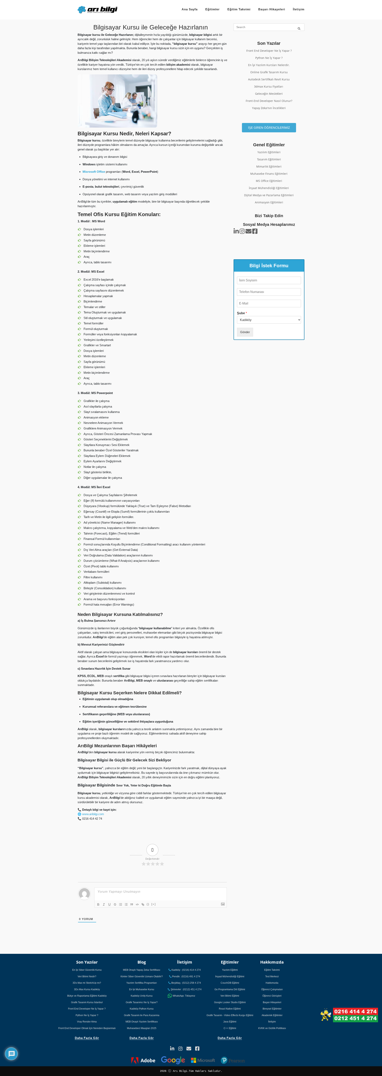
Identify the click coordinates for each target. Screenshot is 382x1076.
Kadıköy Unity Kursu (142, 995)
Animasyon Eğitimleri (269, 202)
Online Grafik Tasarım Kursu (269, 72)
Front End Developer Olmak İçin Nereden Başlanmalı (87, 1028)
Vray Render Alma (87, 1021)
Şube (242, 313)
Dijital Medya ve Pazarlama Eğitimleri (269, 195)
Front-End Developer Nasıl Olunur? (269, 101)
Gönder (245, 332)
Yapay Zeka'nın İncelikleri (269, 108)
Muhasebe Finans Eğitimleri (268, 174)
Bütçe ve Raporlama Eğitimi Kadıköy (87, 995)
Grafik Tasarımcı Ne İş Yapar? (142, 1002)
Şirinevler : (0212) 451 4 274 (186, 989)
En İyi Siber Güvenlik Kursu (87, 970)
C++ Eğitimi (230, 1028)
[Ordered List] (120, 904)
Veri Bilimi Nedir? (87, 976)
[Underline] (109, 904)
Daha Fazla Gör (87, 1038)
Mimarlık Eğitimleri (269, 166)
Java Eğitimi (229, 1021)
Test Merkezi (272, 976)
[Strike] (115, 904)
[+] (153, 904)
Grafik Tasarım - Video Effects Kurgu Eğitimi (230, 1015)
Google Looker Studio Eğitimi (230, 1002)
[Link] (143, 904)
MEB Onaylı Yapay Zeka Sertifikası (141, 970)
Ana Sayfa (190, 9)
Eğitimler (212, 9)
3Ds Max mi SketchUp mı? (87, 982)
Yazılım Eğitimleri (269, 152)
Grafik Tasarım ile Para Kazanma (141, 1015)
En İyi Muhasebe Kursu (141, 989)
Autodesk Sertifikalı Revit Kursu (269, 79)
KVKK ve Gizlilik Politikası (272, 1028)
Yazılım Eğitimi (230, 970)
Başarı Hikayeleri (271, 9)
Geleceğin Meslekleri (269, 94)
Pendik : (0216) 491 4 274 (186, 976)
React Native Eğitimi (230, 1008)
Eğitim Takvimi (238, 9)
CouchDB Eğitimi (230, 982)
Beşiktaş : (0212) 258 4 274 (186, 982)
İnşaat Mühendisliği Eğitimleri (269, 188)
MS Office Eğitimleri (269, 181)
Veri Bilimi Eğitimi (229, 995)
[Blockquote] (131, 904)
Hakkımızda (272, 982)
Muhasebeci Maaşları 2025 (141, 1028)
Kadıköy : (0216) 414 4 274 (186, 970)
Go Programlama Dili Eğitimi (229, 989)
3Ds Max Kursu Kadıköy (87, 989)
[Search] (299, 27)
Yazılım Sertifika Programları (141, 982)
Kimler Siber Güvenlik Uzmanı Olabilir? (142, 976)
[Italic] (104, 904)
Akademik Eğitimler (272, 1015)
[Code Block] (137, 904)
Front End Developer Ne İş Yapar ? (269, 51)
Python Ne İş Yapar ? (269, 58)
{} (148, 904)
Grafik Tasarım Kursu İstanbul (87, 1002)
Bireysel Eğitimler (272, 1008)
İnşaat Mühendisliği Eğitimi (229, 976)
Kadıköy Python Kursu (142, 1008)
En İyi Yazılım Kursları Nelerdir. (269, 65)
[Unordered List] (126, 904)
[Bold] (98, 904)
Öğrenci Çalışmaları (272, 989)
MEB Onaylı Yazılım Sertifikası (142, 1021)
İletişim (298, 9)
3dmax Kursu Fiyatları (269, 86)
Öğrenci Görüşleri (272, 995)
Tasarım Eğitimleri (269, 159)
